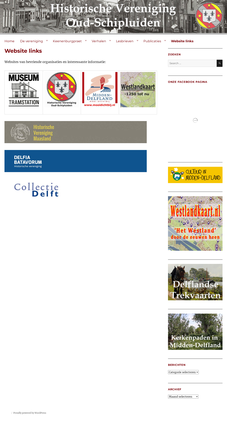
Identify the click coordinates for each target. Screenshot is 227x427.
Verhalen (99, 41)
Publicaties (152, 41)
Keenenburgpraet (67, 41)
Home (9, 41)
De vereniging (31, 41)
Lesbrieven (124, 41)
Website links (182, 41)
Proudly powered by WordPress (29, 413)
